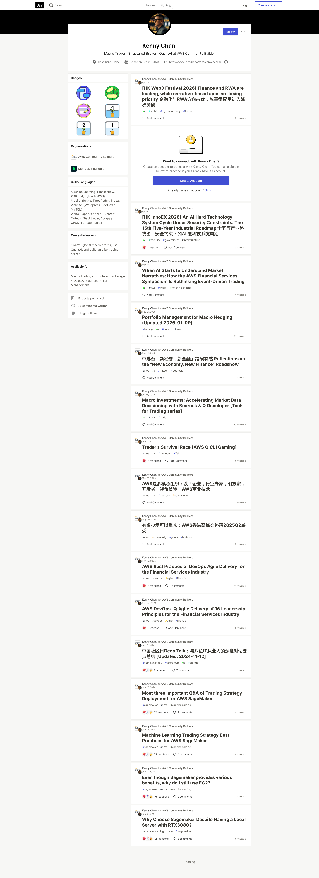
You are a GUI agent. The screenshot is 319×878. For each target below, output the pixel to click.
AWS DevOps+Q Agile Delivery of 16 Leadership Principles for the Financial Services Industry (193, 611)
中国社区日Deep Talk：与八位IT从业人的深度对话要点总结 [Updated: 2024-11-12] (194, 653)
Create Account (191, 180)
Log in (246, 5)
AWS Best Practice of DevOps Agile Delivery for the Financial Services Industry (193, 569)
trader (162, 287)
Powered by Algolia (157, 5)
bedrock (177, 370)
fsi (176, 453)
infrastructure (191, 240)
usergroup (172, 662)
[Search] (51, 5)
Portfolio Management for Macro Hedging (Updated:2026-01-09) (187, 320)
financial (181, 578)
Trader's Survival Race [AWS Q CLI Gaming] (189, 447)
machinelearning (180, 287)
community (180, 495)
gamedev (164, 453)
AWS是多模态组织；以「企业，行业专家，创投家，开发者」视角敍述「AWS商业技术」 (194, 486)
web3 (153, 111)
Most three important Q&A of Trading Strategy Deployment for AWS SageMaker (192, 695)
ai (144, 111)
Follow (230, 32)
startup (193, 662)
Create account (268, 5)
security (154, 240)
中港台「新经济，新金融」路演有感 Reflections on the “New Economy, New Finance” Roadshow (193, 361)
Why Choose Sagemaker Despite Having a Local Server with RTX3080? (194, 822)
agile (169, 578)
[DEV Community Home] (39, 5)
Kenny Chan (149, 78)
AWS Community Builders (177, 78)
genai (173, 537)
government (171, 240)
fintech (188, 111)
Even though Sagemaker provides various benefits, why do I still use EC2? (187, 780)
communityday (152, 662)
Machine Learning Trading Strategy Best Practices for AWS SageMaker (185, 737)
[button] (84, 93)
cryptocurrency (170, 111)
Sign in (209, 190)
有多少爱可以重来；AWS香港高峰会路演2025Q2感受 (194, 527)
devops (157, 578)
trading (148, 329)
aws (152, 287)
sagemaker (150, 704)
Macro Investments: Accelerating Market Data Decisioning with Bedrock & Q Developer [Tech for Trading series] (192, 405)
